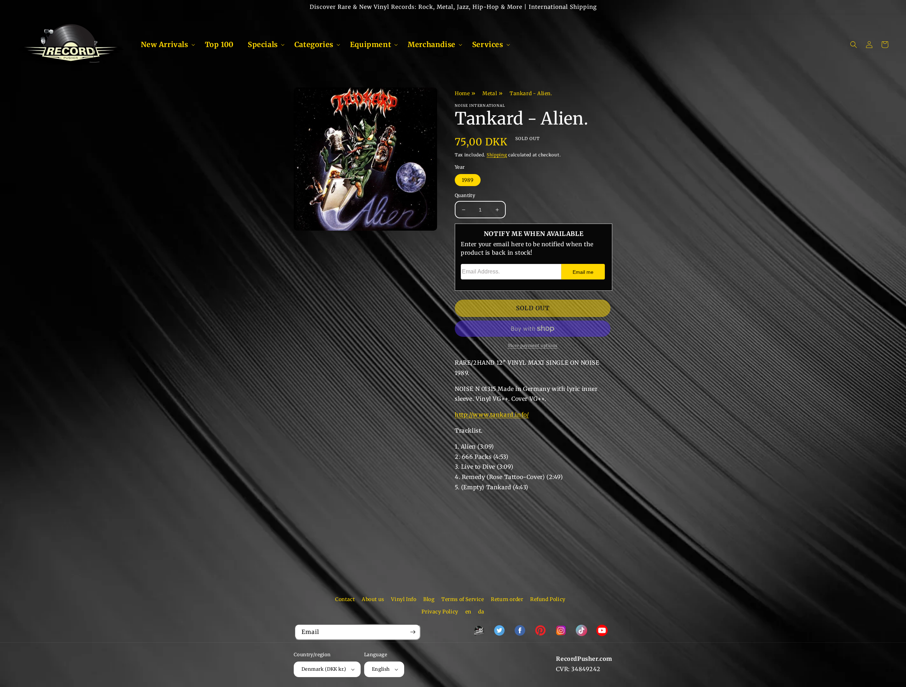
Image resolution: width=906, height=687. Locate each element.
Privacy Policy (440, 611)
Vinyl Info (403, 599)
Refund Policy (548, 599)
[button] (166, 44)
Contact (345, 599)
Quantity (465, 195)
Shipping (497, 154)
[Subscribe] (412, 632)
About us (373, 599)
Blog (428, 599)
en (468, 611)
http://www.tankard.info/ (492, 414)
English (381, 669)
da (481, 611)
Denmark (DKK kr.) (324, 669)
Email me (583, 272)
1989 (468, 180)
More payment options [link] (533, 345)
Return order (507, 599)
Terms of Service (462, 599)
